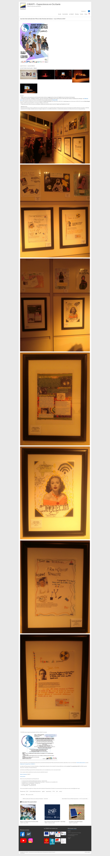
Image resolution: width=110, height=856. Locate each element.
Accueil (59, 14)
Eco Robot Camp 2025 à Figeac (76, 821)
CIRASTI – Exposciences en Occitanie (43, 4)
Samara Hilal (54, 99)
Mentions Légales (87, 852)
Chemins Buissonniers (80, 762)
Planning (76, 14)
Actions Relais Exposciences (35, 791)
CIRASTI (23, 794)
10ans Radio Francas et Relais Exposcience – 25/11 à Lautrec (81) (75, 798)
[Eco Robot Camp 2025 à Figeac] (76, 804)
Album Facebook (23, 774)
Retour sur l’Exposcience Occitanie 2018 (29, 821)
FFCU (54, 791)
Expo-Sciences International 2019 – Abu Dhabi (55, 821)
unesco (60, 791)
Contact (81, 14)
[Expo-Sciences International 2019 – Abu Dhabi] (52, 804)
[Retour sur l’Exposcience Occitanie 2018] (28, 804)
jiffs (57, 791)
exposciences (48, 791)
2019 (27, 791)
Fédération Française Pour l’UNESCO (27, 763)
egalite (43, 791)
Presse (86, 14)
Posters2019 (22, 776)
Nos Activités (65, 14)
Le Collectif (71, 14)
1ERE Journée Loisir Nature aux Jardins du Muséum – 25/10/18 (35, 798)
